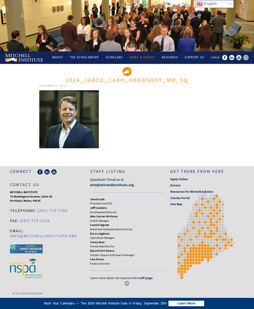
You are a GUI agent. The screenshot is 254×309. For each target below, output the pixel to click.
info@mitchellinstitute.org (43, 235)
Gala (215, 57)
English (210, 4)
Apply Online (179, 179)
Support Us (194, 57)
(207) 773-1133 (34, 220)
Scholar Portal (180, 197)
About (57, 57)
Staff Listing (107, 171)
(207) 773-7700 (52, 210)
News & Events (142, 57)
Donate (175, 185)
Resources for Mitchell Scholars (191, 191)
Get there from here (197, 171)
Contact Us (24, 184)
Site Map (176, 204)
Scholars (114, 57)
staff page (145, 278)
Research (170, 57)
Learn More (186, 303)
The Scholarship (84, 57)
